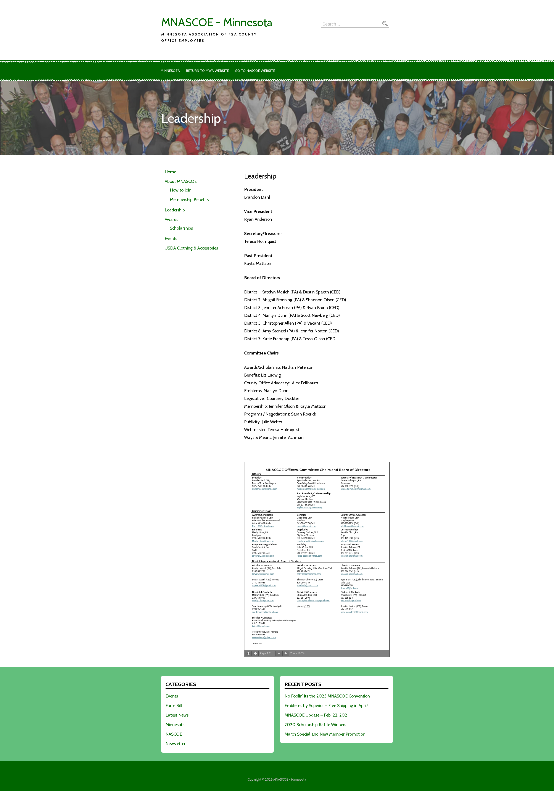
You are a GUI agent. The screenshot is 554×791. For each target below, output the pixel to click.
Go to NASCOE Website (255, 71)
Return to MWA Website (207, 71)
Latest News (177, 715)
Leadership (175, 210)
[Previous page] (248, 653)
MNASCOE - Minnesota (216, 22)
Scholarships (181, 228)
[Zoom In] (285, 653)
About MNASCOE (181, 181)
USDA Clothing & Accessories (191, 248)
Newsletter (175, 743)
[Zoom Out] (278, 653)
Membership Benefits (189, 199)
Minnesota (170, 71)
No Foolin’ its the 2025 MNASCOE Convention (327, 696)
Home (170, 171)
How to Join (180, 190)
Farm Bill (174, 705)
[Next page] (255, 653)
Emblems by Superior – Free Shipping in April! (326, 705)
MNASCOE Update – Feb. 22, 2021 (316, 715)
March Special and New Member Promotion (325, 734)
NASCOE (174, 734)
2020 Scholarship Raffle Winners (315, 724)
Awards (171, 219)
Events (171, 238)
